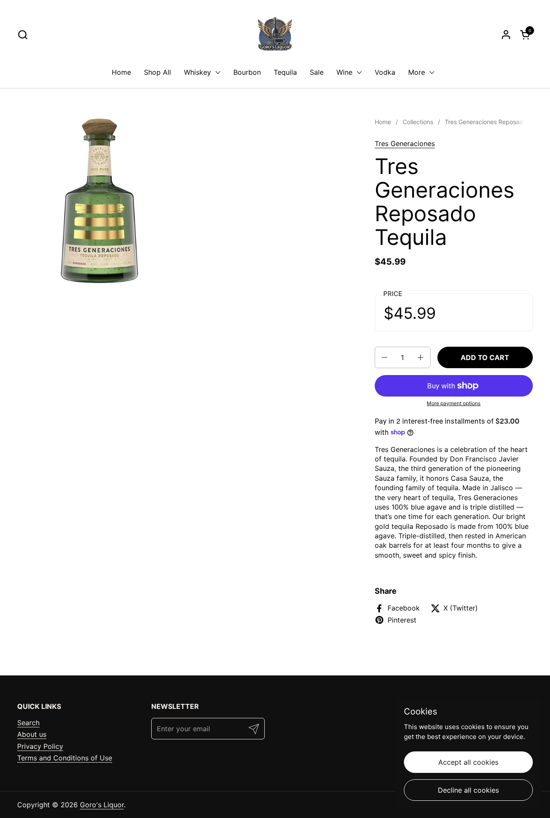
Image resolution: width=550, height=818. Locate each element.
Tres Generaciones (405, 143)
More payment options (453, 403)
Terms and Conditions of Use (64, 758)
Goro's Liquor (102, 804)
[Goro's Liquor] (275, 34)
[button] (22, 34)
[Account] (506, 34)
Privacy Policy (40, 746)
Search (28, 722)
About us (31, 734)
